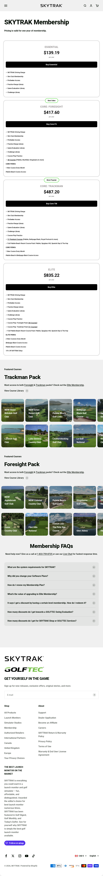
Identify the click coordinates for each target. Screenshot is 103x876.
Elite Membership (75, 385)
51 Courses (33, 327)
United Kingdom (12, 748)
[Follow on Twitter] (13, 856)
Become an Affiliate (47, 722)
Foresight (28, 385)
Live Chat (67, 554)
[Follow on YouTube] (26, 856)
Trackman (40, 385)
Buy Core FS (51, 124)
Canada (8, 743)
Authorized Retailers (14, 733)
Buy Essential (51, 64)
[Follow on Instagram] (20, 856)
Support (42, 712)
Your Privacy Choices (14, 758)
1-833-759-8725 (45, 554)
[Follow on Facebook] (6, 856)
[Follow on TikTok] (33, 856)
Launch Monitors (12, 718)
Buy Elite (51, 287)
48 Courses (12, 160)
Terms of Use (44, 746)
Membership (10, 728)
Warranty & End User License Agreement (52, 753)
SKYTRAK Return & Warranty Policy (52, 735)
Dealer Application (47, 718)
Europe (7, 753)
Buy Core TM (51, 204)
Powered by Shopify (29, 866)
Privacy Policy (45, 741)
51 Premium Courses (15, 239)
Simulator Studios (12, 722)
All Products (10, 712)
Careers (42, 728)
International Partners (14, 738)
